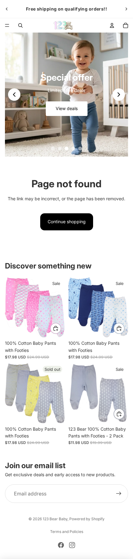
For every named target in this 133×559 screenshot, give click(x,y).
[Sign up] (118, 493)
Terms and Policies (66, 531)
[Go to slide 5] (80, 148)
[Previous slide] (7, 9)
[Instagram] (72, 545)
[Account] (112, 25)
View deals (67, 108)
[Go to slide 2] (60, 148)
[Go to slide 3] (66, 148)
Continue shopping (67, 221)
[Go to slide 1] (53, 148)
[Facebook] (61, 545)
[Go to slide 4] (73, 148)
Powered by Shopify (87, 519)
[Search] (20, 25)
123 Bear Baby (55, 519)
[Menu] (7, 25)
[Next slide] (126, 9)
